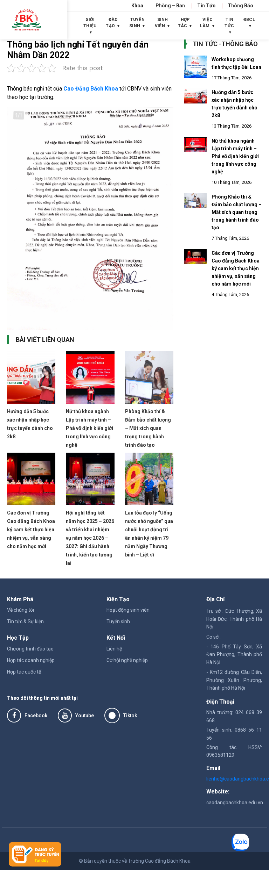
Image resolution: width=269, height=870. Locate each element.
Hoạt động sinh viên (128, 610)
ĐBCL (249, 19)
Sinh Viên (161, 22)
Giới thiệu (90, 22)
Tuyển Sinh (137, 22)
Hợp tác (184, 22)
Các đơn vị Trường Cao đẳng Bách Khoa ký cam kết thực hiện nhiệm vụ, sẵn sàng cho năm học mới (31, 529)
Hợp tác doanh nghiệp (31, 660)
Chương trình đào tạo (30, 649)
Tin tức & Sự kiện (25, 621)
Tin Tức (206, 5)
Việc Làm (206, 22)
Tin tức (229, 22)
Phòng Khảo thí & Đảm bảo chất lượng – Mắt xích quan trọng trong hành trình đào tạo (148, 428)
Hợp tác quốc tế (24, 672)
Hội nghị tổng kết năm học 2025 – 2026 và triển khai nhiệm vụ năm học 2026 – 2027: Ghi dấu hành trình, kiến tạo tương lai (90, 538)
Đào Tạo (112, 22)
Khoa (137, 5)
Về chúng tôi (20, 610)
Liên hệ (114, 649)
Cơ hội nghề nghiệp (127, 660)
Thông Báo (240, 5)
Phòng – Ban (170, 5)
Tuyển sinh (118, 621)
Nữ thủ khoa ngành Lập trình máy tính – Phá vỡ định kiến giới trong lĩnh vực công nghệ (89, 428)
